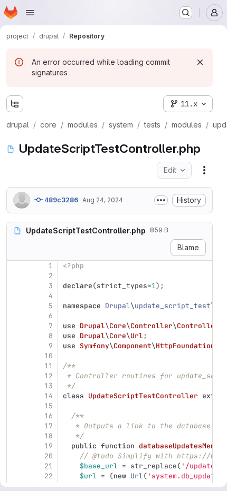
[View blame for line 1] (16, 266)
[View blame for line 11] (16, 366)
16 (48, 415)
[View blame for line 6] (16, 316)
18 (48, 435)
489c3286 (60, 200)
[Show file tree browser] (14, 103)
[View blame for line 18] (16, 436)
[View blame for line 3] (16, 286)
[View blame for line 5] (16, 306)
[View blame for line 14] (16, 396)
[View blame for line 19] (16, 446)
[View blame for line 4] (16, 296)
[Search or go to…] (185, 12)
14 (48, 395)
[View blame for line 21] (16, 466)
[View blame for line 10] (16, 356)
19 (48, 445)
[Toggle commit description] (161, 200)
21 (48, 465)
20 (48, 455)
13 (48, 385)
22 (48, 476)
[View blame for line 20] (16, 456)
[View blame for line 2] (16, 276)
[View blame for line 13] (16, 386)
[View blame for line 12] (16, 376)
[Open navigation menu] (30, 12)
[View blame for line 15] (16, 406)
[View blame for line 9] (16, 346)
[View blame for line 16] (16, 416)
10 (48, 355)
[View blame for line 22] (16, 476)
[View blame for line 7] (16, 326)
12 (48, 375)
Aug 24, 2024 (102, 200)
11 (48, 365)
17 (48, 425)
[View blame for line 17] (16, 426)
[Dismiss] (200, 62)
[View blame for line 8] (16, 336)
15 (48, 405)
